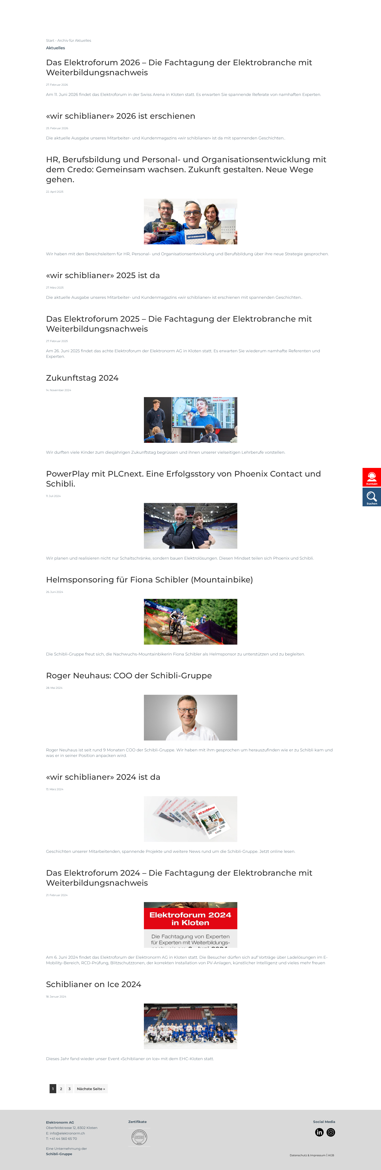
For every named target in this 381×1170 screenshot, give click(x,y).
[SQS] (139, 1137)
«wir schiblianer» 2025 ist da (103, 275)
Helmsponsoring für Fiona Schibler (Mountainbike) (149, 579)
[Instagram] (331, 1132)
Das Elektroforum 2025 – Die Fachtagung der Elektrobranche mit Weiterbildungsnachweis (179, 323)
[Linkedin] (319, 1132)
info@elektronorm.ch (67, 1133)
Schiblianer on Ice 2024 (93, 984)
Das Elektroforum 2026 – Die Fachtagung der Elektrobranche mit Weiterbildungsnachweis (179, 67)
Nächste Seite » (92, 1088)
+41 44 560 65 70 (63, 1138)
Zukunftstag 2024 (82, 377)
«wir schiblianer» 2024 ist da (103, 776)
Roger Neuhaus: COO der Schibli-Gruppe (129, 675)
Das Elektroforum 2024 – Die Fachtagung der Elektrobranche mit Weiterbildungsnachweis (179, 877)
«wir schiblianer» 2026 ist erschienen (121, 115)
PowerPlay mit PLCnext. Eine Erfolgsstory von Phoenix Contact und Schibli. (183, 478)
